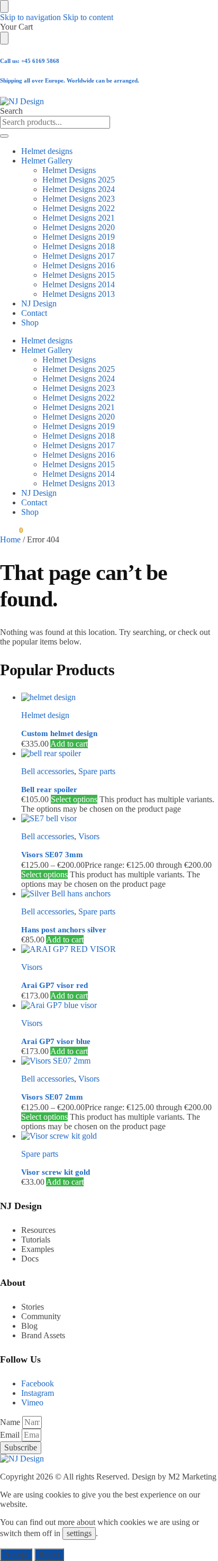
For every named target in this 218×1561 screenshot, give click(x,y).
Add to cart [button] (69, 743)
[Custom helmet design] (119, 697)
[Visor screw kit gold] (119, 1136)
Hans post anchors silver (63, 929)
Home (10, 539)
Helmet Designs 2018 (78, 246)
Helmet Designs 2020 (78, 227)
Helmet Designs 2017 (78, 255)
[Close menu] (4, 6)
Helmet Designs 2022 (78, 208)
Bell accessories (47, 771)
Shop (30, 322)
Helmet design (45, 715)
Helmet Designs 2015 (78, 274)
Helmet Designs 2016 (78, 265)
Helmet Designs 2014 (78, 284)
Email (11, 1434)
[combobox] (55, 122)
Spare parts (96, 771)
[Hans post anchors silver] (119, 894)
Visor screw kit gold (55, 1172)
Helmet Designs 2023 (78, 198)
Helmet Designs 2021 (78, 217)
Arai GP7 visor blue (55, 1041)
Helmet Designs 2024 (78, 189)
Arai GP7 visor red (54, 985)
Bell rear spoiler (49, 789)
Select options (74, 799)
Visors (88, 836)
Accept (16, 1554)
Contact (34, 312)
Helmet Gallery (46, 160)
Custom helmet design (59, 733)
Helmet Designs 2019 (78, 236)
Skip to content (88, 17)
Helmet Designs (69, 170)
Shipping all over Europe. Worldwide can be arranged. (69, 80)
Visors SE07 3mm (52, 854)
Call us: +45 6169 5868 (29, 61)
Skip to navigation (30, 17)
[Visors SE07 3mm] (119, 818)
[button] (11, 530)
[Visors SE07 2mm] (119, 1061)
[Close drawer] (4, 38)
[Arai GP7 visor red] (119, 949)
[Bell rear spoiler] (119, 753)
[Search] (4, 136)
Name (11, 1422)
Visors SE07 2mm (52, 1097)
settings (79, 1533)
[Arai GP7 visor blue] (119, 1005)
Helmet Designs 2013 (78, 293)
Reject (49, 1554)
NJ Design (39, 303)
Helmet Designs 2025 (78, 179)
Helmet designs (46, 151)
